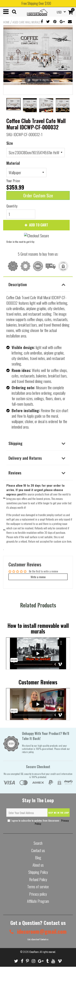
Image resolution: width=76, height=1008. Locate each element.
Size (9, 143)
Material (13, 163)
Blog (38, 857)
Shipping (15, 443)
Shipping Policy (38, 872)
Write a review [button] (38, 577)
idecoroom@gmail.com (41, 931)
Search (38, 843)
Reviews (14, 472)
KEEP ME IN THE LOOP (58, 812)
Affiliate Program (38, 901)
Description (17, 284)
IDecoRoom (34, 952)
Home (6, 22)
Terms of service (38, 886)
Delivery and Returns (25, 458)
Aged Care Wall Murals (26, 22)
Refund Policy (38, 879)
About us (38, 865)
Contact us (38, 850)
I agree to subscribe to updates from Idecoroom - (39, 822)
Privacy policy (38, 894)
